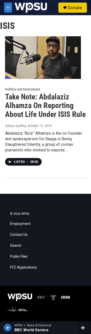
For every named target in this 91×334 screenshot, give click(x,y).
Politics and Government (22, 89)
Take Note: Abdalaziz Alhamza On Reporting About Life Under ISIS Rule (45, 105)
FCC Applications (23, 267)
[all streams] (84, 327)
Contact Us (19, 235)
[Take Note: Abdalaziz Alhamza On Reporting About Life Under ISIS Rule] (43, 57)
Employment (20, 224)
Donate (75, 7)
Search (15, 246)
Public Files (19, 256)
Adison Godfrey (15, 126)
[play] (8, 327)
